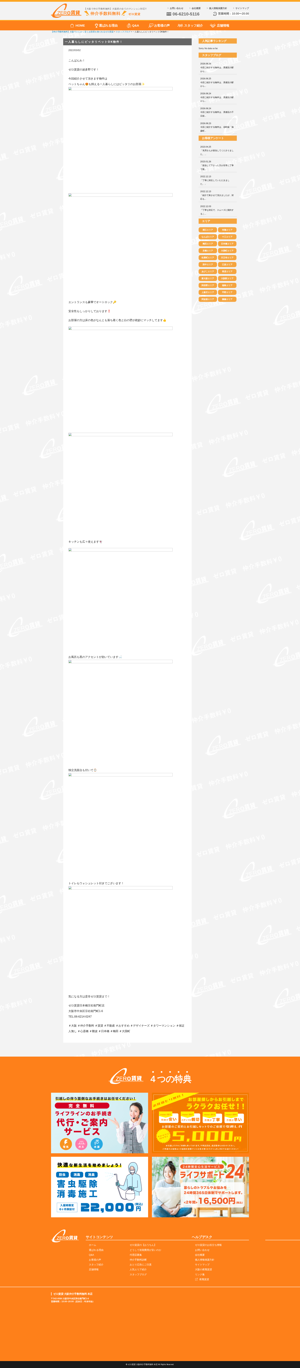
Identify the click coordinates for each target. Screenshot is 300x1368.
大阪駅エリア (227, 278)
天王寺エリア (227, 257)
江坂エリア (227, 264)
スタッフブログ (138, 1274)
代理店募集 (136, 1254)
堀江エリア (208, 230)
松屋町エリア (208, 257)
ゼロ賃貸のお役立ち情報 (208, 1245)
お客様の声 (162, 25)
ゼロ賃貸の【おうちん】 (143, 1245)
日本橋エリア (227, 243)
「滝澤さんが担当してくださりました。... (217, 151)
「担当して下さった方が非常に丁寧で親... (217, 165)
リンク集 (200, 1274)
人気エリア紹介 (138, 1269)
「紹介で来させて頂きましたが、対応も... (217, 195)
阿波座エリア (208, 299)
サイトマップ (242, 8)
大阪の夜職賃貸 (203, 1269)
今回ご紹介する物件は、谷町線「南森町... (217, 127)
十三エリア (227, 237)
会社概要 (196, 8)
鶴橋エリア (227, 299)
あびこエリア (208, 271)
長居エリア (227, 271)
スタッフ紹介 (193, 25)
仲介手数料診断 (138, 1259)
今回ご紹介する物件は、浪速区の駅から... (217, 67)
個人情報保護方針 (218, 8)
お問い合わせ (176, 8)
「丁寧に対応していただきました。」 (215, 180)
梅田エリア (208, 243)
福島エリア (227, 285)
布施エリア (227, 230)
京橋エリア (208, 250)
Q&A (135, 25)
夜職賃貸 (204, 1279)
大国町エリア (227, 250)
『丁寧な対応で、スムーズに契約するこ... (217, 210)
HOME (80, 25)
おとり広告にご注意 (141, 1264)
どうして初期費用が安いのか (145, 1250)
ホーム (92, 1245)
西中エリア (208, 264)
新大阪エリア (208, 278)
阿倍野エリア (208, 285)
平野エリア (227, 292)
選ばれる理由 (108, 25)
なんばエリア (208, 237)
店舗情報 (223, 25)
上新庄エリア (208, 292)
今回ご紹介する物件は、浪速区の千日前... (217, 112)
